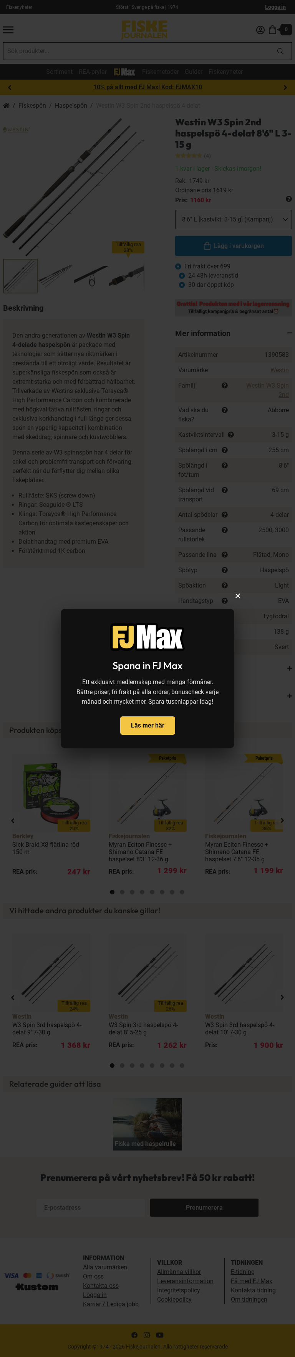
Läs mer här (147, 725)
